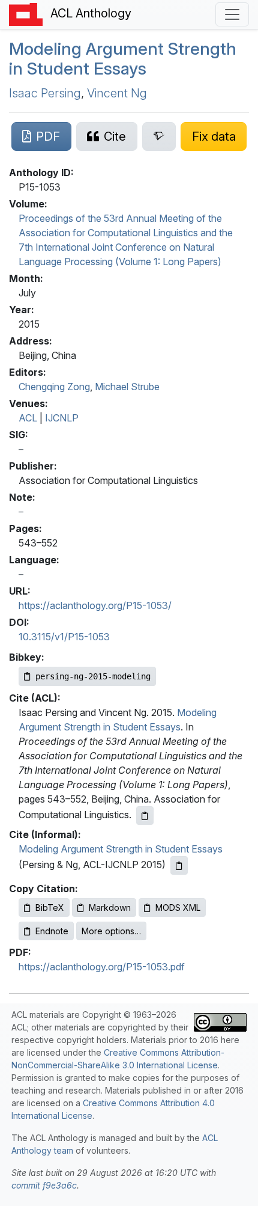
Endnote (51, 931)
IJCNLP (62, 418)
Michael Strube (127, 387)
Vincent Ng (117, 93)
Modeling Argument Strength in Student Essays (122, 58)
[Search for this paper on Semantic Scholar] (159, 136)
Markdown (110, 907)
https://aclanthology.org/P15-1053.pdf (102, 967)
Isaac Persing (45, 93)
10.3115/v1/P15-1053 (64, 637)
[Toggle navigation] (232, 14)
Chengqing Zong (54, 387)
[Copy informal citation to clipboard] (179, 865)
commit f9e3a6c (44, 1185)
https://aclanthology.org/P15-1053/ (95, 605)
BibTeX (49, 907)
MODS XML (177, 907)
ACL (28, 418)
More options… (111, 931)
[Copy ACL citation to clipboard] (145, 815)
